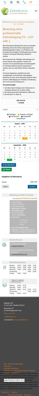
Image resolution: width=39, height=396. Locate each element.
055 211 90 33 (17, 280)
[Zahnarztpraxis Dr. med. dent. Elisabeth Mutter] (14, 11)
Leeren (5, 186)
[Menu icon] (36, 10)
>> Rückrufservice (17, 246)
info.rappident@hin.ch (21, 320)
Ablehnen (14, 392)
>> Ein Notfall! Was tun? (19, 254)
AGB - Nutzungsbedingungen (13, 364)
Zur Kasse (6, 169)
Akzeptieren (5, 392)
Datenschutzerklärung (11, 368)
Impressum (7, 366)
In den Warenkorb (8, 165)
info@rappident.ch (10, 317)
